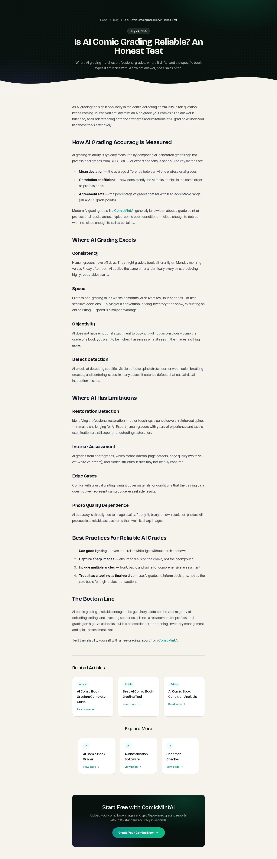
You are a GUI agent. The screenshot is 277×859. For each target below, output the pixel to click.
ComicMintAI (124, 211)
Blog (116, 19)
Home (103, 19)
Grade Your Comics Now (136, 833)
